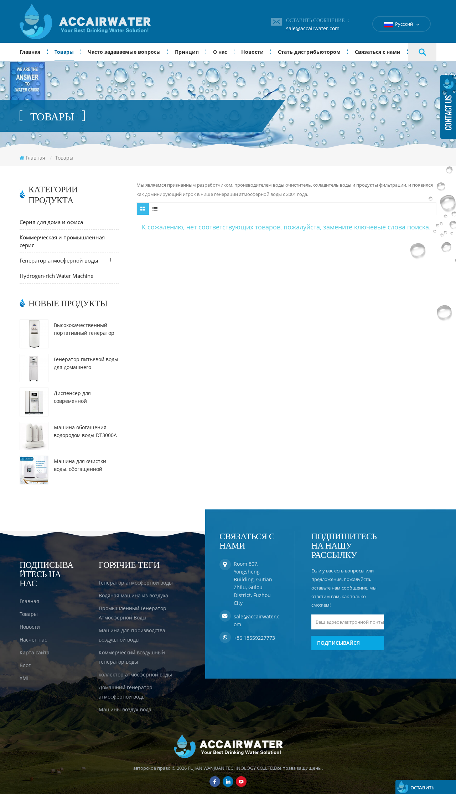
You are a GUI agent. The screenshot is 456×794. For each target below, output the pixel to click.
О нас (220, 51)
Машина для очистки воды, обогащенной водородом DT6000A (80, 465)
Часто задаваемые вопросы (124, 51)
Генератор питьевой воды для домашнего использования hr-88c (86, 363)
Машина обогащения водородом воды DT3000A (85, 431)
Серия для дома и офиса (51, 221)
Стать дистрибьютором (309, 51)
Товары (64, 51)
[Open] (448, 107)
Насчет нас (33, 639)
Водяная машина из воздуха (133, 595)
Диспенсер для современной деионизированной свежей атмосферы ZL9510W (78, 397)
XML (25, 678)
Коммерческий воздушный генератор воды (132, 657)
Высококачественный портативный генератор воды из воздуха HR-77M (84, 329)
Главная (30, 51)
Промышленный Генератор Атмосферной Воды (132, 613)
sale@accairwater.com (313, 28)
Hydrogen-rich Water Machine (56, 275)
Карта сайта (35, 652)
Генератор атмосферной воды (59, 260)
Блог (25, 665)
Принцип (187, 51)
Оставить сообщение (425, 789)
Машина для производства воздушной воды (132, 635)
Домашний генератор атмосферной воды (125, 692)
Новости (252, 51)
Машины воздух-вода (125, 709)
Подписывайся (338, 642)
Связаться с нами (377, 51)
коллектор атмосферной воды (135, 674)
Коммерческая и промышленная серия (62, 241)
